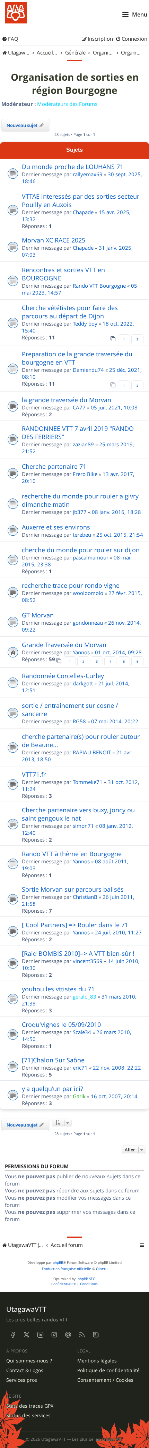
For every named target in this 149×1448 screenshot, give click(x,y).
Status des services (28, 1415)
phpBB (58, 1262)
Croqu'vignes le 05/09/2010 (61, 1024)
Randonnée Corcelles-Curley (63, 676)
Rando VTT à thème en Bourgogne (72, 854)
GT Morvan (38, 615)
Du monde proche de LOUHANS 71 (72, 166)
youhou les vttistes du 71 (58, 989)
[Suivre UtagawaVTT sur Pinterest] (68, 1335)
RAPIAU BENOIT (92, 752)
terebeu (82, 534)
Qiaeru (101, 1269)
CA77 (79, 407)
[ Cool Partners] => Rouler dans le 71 (75, 925)
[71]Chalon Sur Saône (53, 1060)
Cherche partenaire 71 (54, 466)
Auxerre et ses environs (56, 527)
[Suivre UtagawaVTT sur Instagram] (54, 1335)
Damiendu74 (88, 369)
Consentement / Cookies (105, 1380)
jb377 (80, 511)
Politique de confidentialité (108, 1370)
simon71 (83, 825)
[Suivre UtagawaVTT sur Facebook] (12, 1335)
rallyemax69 (88, 174)
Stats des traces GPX (29, 1406)
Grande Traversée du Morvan (64, 645)
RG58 (79, 721)
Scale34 (82, 1032)
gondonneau (88, 622)
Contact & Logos (24, 1370)
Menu (139, 14)
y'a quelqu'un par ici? (52, 1088)
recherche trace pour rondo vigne (71, 585)
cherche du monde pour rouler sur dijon (81, 550)
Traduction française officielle (66, 1269)
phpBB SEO (87, 1279)
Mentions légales (97, 1361)
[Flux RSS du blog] (95, 1335)
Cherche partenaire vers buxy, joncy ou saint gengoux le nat (78, 814)
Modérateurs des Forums (67, 103)
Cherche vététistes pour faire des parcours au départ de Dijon (70, 312)
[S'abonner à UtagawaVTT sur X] (26, 1335)
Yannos (81, 652)
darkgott (83, 683)
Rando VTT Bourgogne (99, 285)
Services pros (21, 1380)
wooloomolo (88, 592)
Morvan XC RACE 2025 (53, 240)
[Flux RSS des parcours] (82, 1335)
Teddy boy (85, 323)
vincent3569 (88, 961)
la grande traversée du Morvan (66, 400)
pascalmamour (90, 557)
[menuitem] (10, 39)
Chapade (83, 212)
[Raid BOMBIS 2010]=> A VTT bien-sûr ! (78, 953)
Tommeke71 (88, 781)
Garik (79, 1096)
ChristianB (85, 896)
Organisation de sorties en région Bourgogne (75, 84)
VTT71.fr (34, 774)
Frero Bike (85, 473)
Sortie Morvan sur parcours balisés (73, 889)
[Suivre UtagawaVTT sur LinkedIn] (40, 1335)
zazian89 (83, 444)
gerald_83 (84, 996)
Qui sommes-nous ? (29, 1361)
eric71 (80, 1067)
